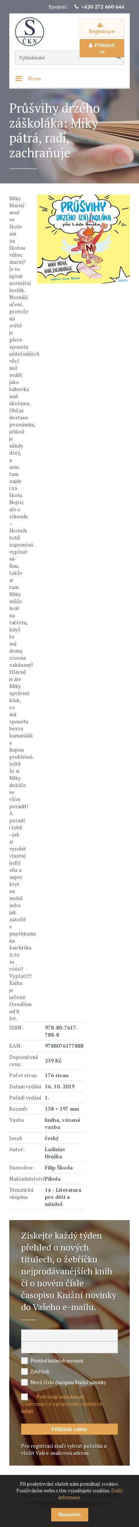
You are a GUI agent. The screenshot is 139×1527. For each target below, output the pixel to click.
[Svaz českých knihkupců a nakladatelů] (33, 32)
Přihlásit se (105, 48)
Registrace (102, 31)
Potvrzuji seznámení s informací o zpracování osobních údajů (61, 1403)
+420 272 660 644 (102, 6)
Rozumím (70, 1514)
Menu (34, 78)
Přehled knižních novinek (56, 1360)
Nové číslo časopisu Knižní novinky (68, 1382)
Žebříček (39, 1371)
